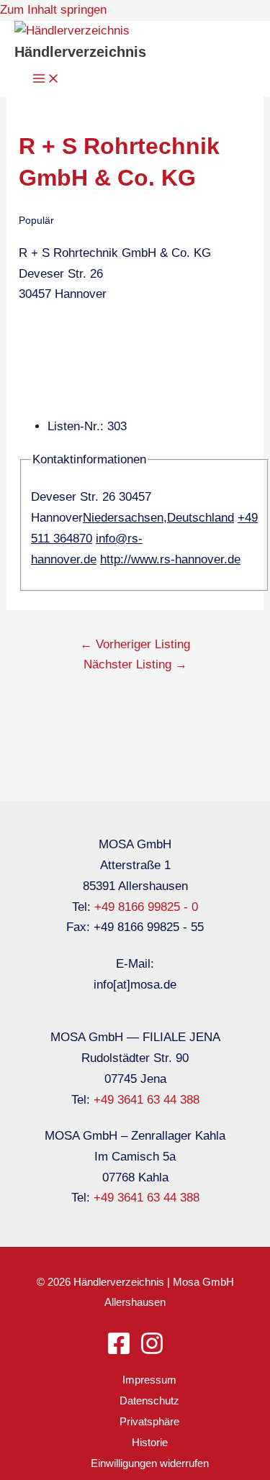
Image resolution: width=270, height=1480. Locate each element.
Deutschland (200, 518)
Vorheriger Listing (135, 644)
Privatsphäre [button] (149, 1421)
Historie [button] (150, 1442)
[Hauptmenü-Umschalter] (46, 79)
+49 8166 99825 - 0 (146, 907)
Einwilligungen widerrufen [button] (150, 1463)
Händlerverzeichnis (80, 52)
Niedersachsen (123, 518)
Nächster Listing (135, 664)
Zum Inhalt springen (53, 10)
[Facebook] (119, 1351)
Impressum (149, 1380)
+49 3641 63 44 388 (146, 1100)
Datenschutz (149, 1400)
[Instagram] (152, 1351)
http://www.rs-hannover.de (170, 559)
